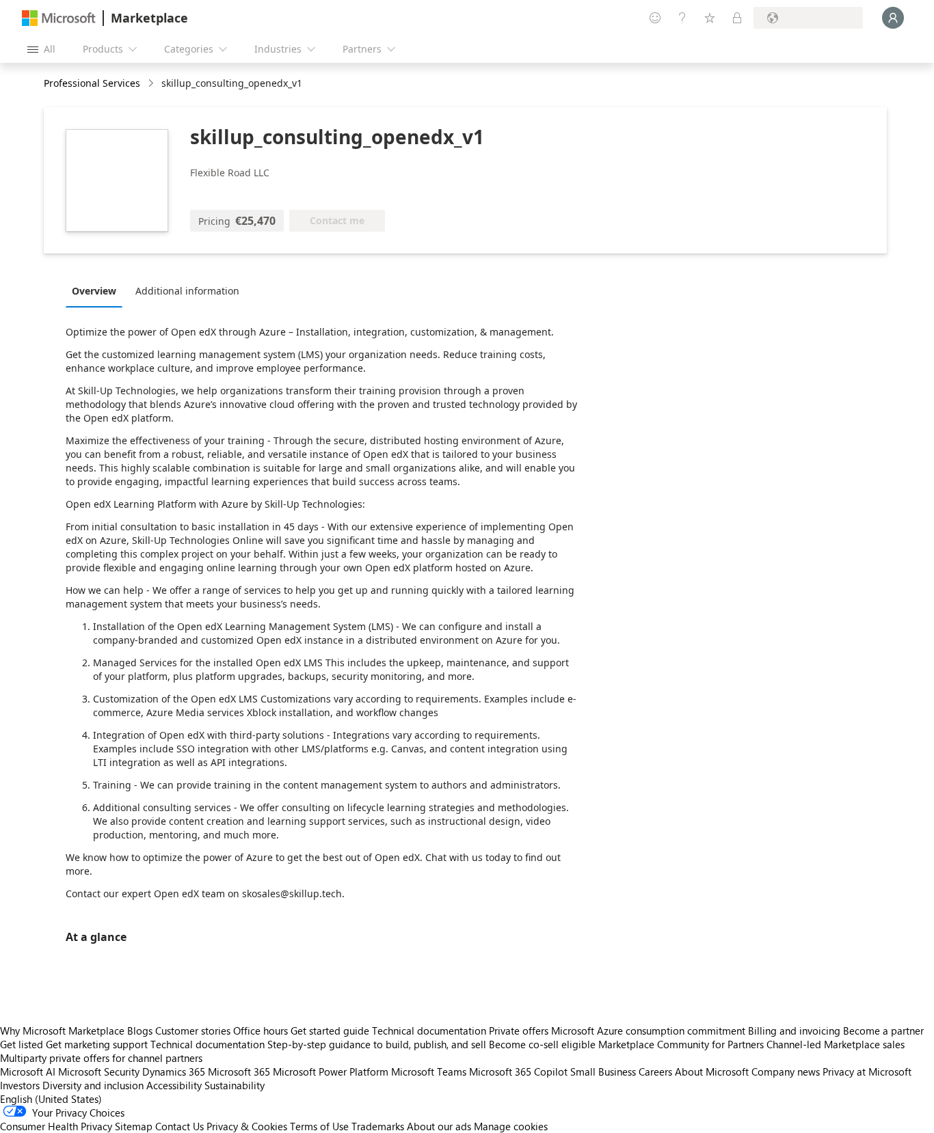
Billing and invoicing (794, 1030)
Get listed (21, 1044)
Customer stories (192, 1030)
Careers (655, 1071)
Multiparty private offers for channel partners (101, 1058)
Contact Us (179, 1126)
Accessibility (174, 1085)
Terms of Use (319, 1126)
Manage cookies (511, 1126)
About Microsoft (712, 1071)
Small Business (603, 1071)
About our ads (439, 1126)
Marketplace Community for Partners (681, 1044)
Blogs (139, 1030)
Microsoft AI (27, 1071)
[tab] (97, 290)
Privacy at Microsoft (867, 1071)
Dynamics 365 (173, 1071)
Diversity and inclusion (93, 1085)
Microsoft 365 (239, 1071)
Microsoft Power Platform (330, 1071)
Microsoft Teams (428, 1071)
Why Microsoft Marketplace (62, 1030)
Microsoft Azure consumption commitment (649, 1030)
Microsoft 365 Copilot (518, 1071)
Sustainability (234, 1085)
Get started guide (330, 1030)
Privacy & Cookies (246, 1126)
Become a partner (883, 1030)
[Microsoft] (59, 18)
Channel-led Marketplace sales (835, 1044)
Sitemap (133, 1126)
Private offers (518, 1030)
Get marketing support (97, 1044)
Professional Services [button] (92, 83)
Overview (94, 290)
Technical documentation (429, 1030)
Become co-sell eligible (542, 1044)
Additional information (187, 290)
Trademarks (377, 1126)
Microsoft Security (98, 1071)
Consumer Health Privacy (56, 1126)
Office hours (260, 1030)
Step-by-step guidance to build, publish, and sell (376, 1044)
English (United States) (51, 1099)
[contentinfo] (152, 84)
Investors (20, 1085)
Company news (785, 1071)
